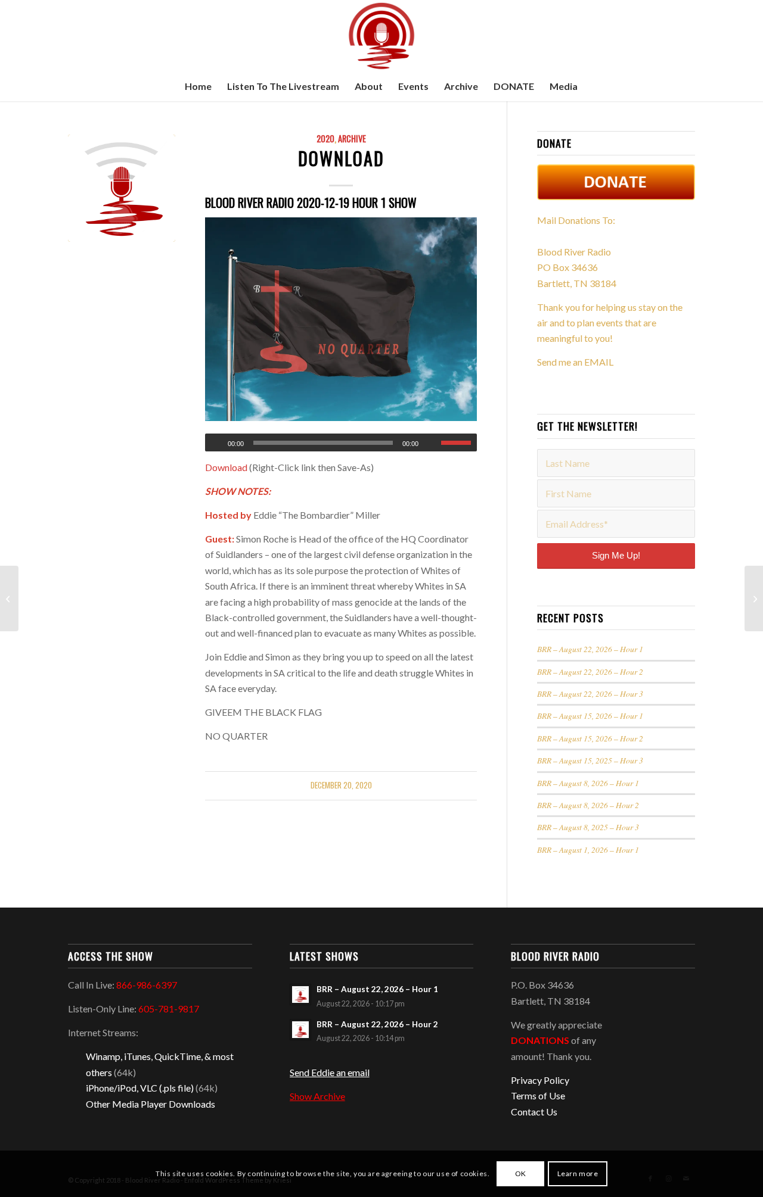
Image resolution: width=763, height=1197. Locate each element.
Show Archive (317, 1096)
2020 (325, 138)
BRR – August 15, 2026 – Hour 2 (590, 738)
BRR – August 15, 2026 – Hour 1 (590, 715)
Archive (352, 138)
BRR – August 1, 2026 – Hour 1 (588, 849)
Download (341, 158)
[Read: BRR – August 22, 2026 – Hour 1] (300, 994)
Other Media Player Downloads (150, 1103)
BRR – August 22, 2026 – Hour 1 (590, 648)
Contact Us (534, 1111)
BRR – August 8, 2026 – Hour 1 (588, 782)
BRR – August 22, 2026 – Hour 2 (590, 671)
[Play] (215, 443)
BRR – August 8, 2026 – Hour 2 (588, 805)
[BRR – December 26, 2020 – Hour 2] (754, 598)
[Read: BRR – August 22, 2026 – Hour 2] (300, 1029)
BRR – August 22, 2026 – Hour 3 (590, 693)
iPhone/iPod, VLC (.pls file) (140, 1087)
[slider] (459, 442)
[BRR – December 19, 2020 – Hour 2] (9, 598)
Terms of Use (538, 1095)
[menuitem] (198, 86)
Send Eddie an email (330, 1072)
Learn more (577, 1173)
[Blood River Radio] (381, 35)
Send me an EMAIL (575, 361)
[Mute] (432, 443)
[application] (341, 442)
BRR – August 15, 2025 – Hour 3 (590, 760)
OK (520, 1173)
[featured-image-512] (121, 188)
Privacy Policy (540, 1080)
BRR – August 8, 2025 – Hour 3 (588, 827)
